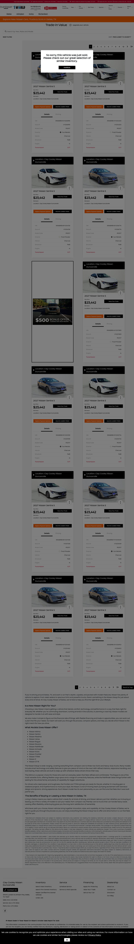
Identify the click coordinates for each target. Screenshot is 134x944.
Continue (67, 67)
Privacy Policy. (94, 935)
